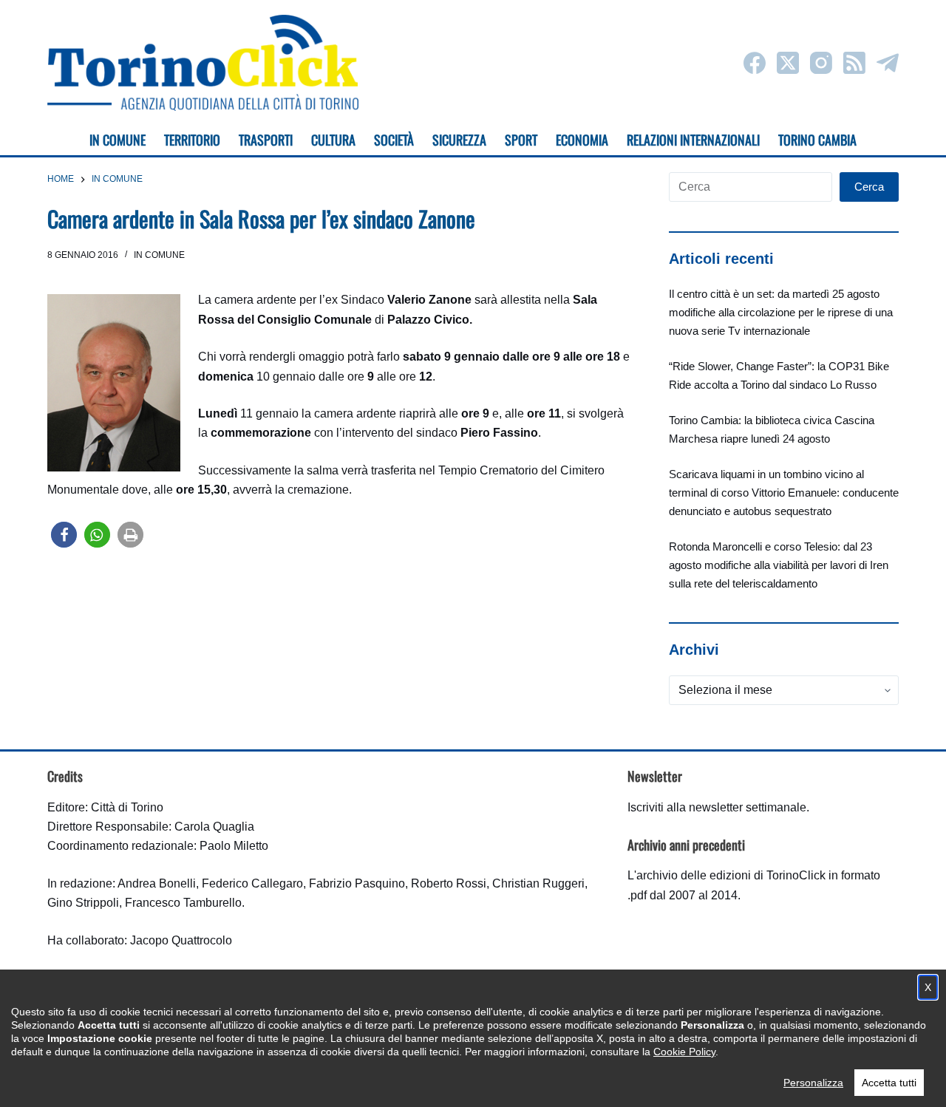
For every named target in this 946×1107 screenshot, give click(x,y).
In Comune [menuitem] (117, 139)
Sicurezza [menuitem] (459, 139)
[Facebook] (754, 63)
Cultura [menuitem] (333, 139)
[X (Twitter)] (788, 63)
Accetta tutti (889, 1083)
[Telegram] (888, 63)
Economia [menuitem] (582, 139)
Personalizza (813, 1083)
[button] (64, 535)
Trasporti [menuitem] (266, 139)
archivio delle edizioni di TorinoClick (731, 875)
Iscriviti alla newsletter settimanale (716, 807)
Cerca (869, 186)
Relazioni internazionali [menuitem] (693, 139)
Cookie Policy (684, 1051)
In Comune (159, 255)
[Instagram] (821, 63)
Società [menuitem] (394, 139)
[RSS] (854, 63)
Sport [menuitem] (521, 139)
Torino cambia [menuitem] (817, 139)
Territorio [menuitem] (192, 139)
